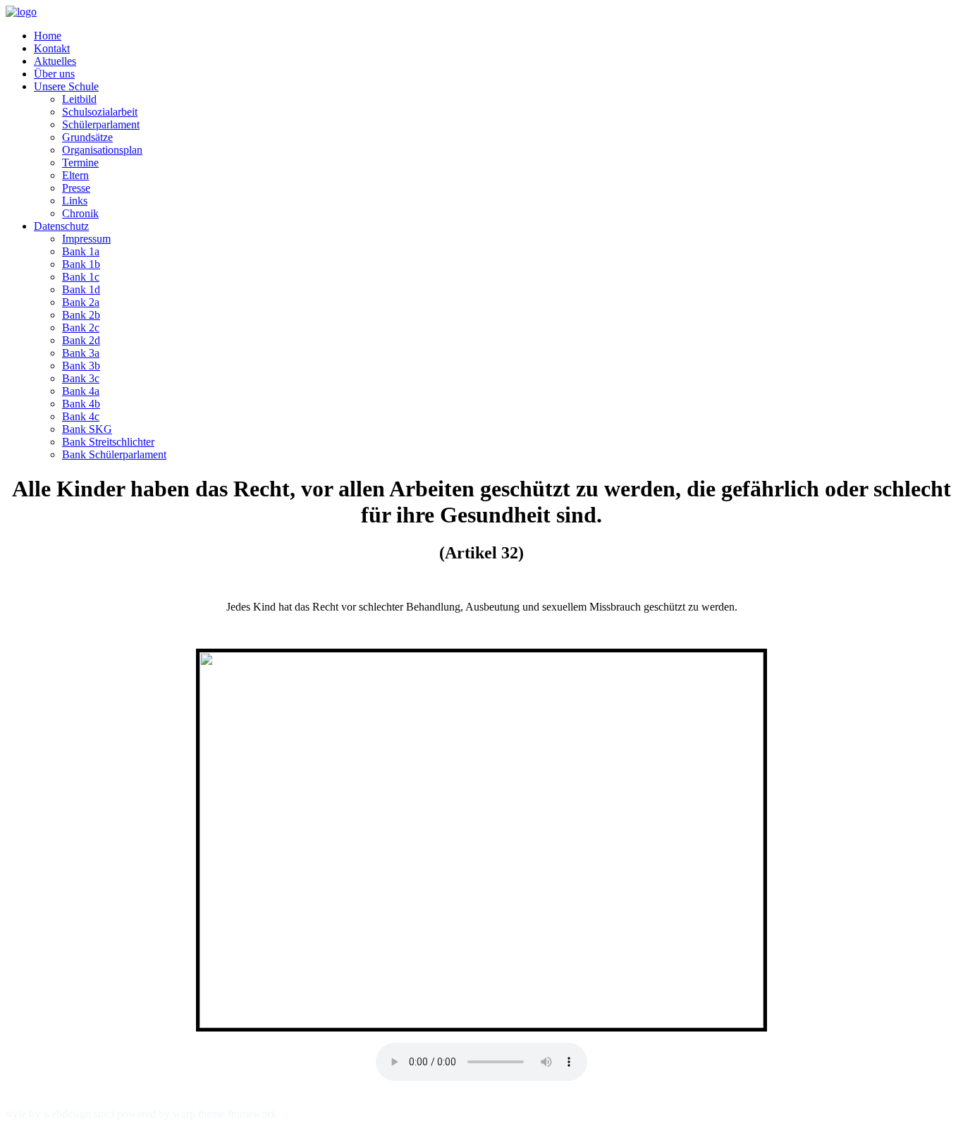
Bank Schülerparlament (114, 454)
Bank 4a (80, 391)
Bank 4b (81, 404)
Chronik (80, 213)
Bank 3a (80, 353)
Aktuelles (55, 61)
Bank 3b (81, 366)
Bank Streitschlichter (108, 442)
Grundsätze (87, 137)
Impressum (86, 239)
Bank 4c (80, 416)
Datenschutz (61, 226)
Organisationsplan (102, 150)
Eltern (75, 175)
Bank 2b (81, 315)
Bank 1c (80, 277)
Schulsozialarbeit (99, 112)
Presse (76, 188)
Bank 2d (81, 340)
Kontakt (52, 48)
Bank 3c (80, 378)
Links (74, 201)
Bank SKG (87, 429)
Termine (80, 163)
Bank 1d (81, 289)
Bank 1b (81, 264)
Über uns (54, 74)
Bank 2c (80, 327)
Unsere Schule (66, 86)
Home (47, 36)
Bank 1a (80, 251)
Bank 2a (80, 302)
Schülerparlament (101, 124)
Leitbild (79, 99)
